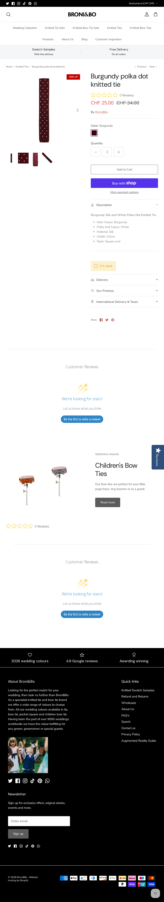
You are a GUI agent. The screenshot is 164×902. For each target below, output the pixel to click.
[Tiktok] (24, 3)
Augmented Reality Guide (138, 741)
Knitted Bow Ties (140, 28)
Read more (107, 502)
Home (9, 66)
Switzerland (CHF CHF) (141, 3)
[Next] (77, 110)
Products (48, 39)
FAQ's (125, 715)
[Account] (146, 14)
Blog (84, 39)
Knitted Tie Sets (55, 28)
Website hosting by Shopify (23, 879)
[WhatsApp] (35, 3)
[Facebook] (13, 3)
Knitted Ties (114, 28)
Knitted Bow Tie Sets (86, 28)
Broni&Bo (101, 112)
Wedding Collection (25, 28)
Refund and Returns (134, 696)
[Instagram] (18, 3)
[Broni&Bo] (82, 14)
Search (126, 722)
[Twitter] (7, 3)
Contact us (128, 728)
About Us (68, 39)
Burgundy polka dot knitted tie (48, 66)
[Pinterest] (29, 3)
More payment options (124, 192)
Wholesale (128, 703)
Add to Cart (124, 170)
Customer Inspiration (108, 39)
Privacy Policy (130, 734)
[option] (44, 110)
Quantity (97, 143)
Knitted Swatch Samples (137, 690)
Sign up (18, 834)
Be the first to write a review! (82, 419)
